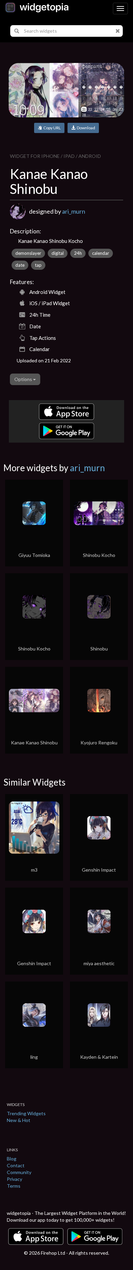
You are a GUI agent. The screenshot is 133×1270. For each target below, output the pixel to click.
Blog (11, 1158)
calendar (100, 253)
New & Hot (18, 1120)
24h (78, 253)
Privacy (14, 1179)
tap (38, 265)
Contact (16, 1165)
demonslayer (28, 253)
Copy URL (51, 127)
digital (57, 253)
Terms (13, 1186)
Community (19, 1172)
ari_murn (73, 211)
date (20, 265)
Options (23, 379)
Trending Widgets (26, 1113)
